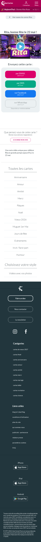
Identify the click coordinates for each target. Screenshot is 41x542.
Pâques (20, 205)
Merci (20, 198)
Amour (20, 184)
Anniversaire (20, 177)
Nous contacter (20, 309)
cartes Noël (17, 354)
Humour (20, 255)
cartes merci (17, 375)
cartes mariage (18, 380)
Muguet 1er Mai (20, 226)
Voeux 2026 (20, 219)
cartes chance (18, 395)
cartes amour (17, 365)
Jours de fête (20, 233)
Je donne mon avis (20, 140)
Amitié (20, 191)
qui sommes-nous (18, 427)
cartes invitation (19, 390)
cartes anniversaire (20, 360)
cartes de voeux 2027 (20, 349)
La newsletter (20, 320)
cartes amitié (17, 370)
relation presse (17, 438)
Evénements (20, 240)
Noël (20, 212)
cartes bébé (17, 385)
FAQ (14, 448)
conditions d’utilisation (20, 417)
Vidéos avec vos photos (20, 273)
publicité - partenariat (20, 432)
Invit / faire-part (20, 248)
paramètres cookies (19, 443)
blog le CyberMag (18, 412)
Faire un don (20, 298)
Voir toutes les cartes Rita (22, 17)
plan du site (16, 422)
